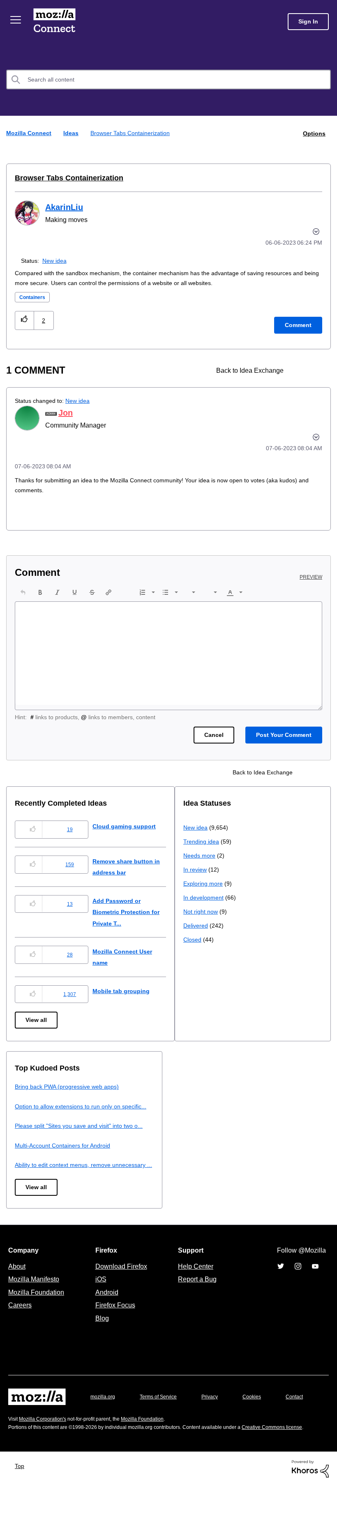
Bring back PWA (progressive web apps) (238, 1085)
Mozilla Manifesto (35, 1301)
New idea (56, 260)
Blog (100, 1340)
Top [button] (21, 1509)
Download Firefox (121, 1288)
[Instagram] (298, 1288)
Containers (34, 297)
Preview (311, 576)
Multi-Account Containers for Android (234, 1156)
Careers (19, 1327)
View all (36, 1019)
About (17, 1288)
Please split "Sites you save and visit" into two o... (252, 1136)
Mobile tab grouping (127, 990)
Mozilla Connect (54, 21)
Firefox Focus (115, 1327)
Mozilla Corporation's (46, 1453)
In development (36, 1161)
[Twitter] (280, 1288)
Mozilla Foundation (37, 1314)
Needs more (31, 1119)
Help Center (194, 1288)
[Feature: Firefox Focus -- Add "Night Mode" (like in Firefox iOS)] (315, 370)
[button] (24, 320)
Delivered (28, 1189)
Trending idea (34, 1105)
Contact (17, 1435)
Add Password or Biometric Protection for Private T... (135, 911)
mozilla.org (104, 1419)
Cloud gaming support (131, 825)
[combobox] (168, 79)
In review (27, 1133)
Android (106, 1314)
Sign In (308, 21)
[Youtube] (315, 1288)
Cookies (261, 1419)
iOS (99, 1301)
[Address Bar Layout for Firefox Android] (300, 370)
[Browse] (15, 19)
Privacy (217, 1419)
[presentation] (23, 591)
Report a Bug (196, 1301)
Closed (24, 1203)
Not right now (34, 1175)
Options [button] (313, 132)
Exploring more (35, 1147)
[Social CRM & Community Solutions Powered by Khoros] (310, 1511)
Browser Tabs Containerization (66, 177)
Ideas (72, 132)
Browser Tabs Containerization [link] (132, 132)
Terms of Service (163, 1419)
